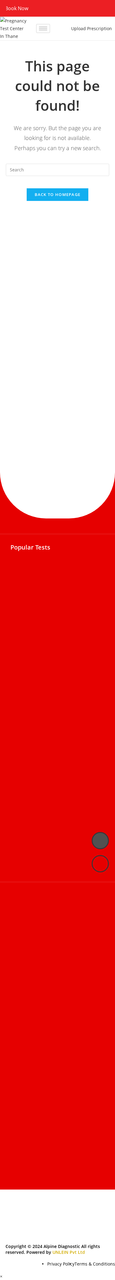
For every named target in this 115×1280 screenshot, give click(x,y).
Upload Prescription (91, 28)
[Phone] (100, 840)
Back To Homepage (58, 194)
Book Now (12, 8)
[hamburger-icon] (43, 28)
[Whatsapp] (100, 863)
